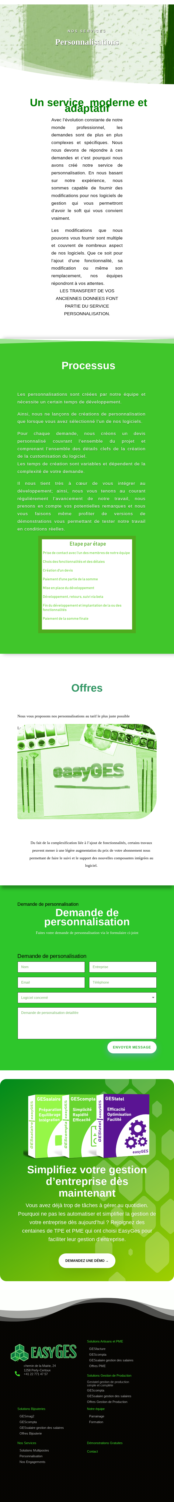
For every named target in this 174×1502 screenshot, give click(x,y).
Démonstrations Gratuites (105, 1443)
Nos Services (26, 1443)
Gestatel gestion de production (108, 1382)
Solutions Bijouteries (31, 1409)
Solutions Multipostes (34, 1450)
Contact (92, 1451)
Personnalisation (31, 1456)
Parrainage (96, 1416)
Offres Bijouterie (31, 1433)
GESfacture (97, 1349)
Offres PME (97, 1366)
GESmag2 (27, 1416)
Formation (96, 1422)
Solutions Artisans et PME (105, 1341)
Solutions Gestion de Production (109, 1375)
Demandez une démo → (87, 1261)
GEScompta (97, 1354)
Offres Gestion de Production (107, 1402)
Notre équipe (96, 1409)
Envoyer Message (132, 1047)
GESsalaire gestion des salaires (111, 1360)
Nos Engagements (32, 1462)
